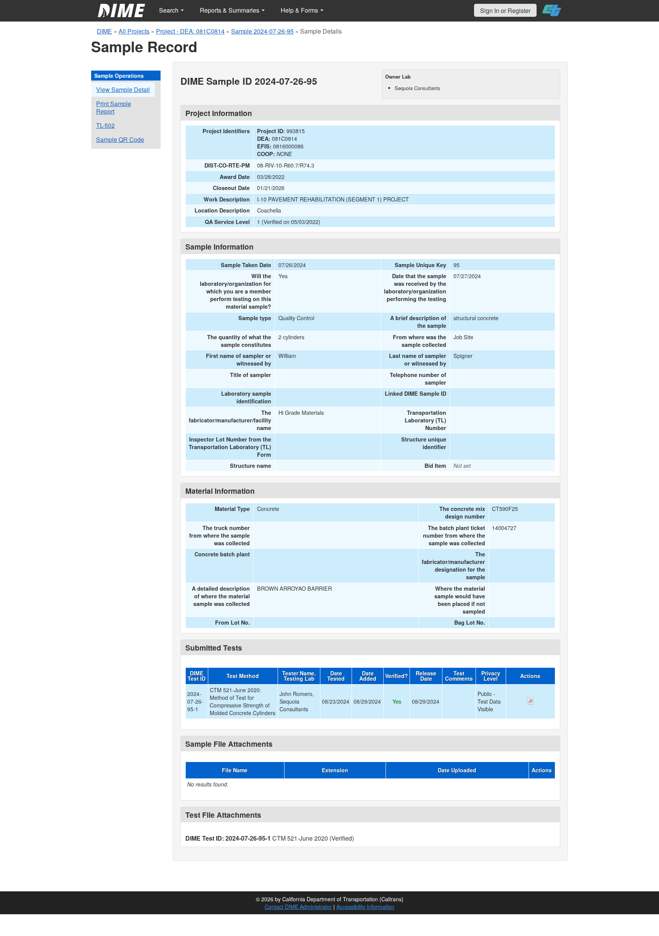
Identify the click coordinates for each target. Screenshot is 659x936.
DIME (104, 31)
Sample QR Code (120, 139)
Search (169, 10)
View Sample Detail (123, 89)
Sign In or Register (505, 10)
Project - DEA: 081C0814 (190, 31)
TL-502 (105, 125)
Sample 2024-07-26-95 (262, 31)
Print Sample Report (113, 107)
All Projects (134, 31)
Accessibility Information (365, 906)
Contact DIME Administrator (298, 906)
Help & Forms (300, 10)
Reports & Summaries (230, 10)
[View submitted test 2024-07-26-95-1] (530, 702)
